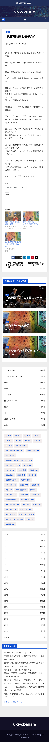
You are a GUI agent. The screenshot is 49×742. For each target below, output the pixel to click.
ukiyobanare (24, 11)
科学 (6, 407)
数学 (9, 490)
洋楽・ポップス (12, 504)
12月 (37, 440)
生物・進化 (11, 509)
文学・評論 (21, 490)
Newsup (38, 735)
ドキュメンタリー (13, 465)
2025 (6, 540)
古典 (32, 475)
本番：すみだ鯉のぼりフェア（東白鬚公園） (15, 265)
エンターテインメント (13, 376)
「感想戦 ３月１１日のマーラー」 (23, 299)
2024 (6, 546)
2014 (6, 607)
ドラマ (28, 465)
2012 (6, 619)
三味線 (34, 470)
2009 (6, 637)
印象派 (21, 475)
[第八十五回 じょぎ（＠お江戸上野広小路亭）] (31, 216)
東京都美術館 (11, 499)
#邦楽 (24, 44)
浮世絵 (37, 504)
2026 (6, 534)
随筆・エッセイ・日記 (14, 519)
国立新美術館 (11, 480)
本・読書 (8, 394)
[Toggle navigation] (24, 19)
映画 (6, 388)
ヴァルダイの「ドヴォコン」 (22, 350)
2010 (6, 631)
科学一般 (10, 514)
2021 (6, 565)
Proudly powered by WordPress (17, 735)
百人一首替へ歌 (10, 400)
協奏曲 (9, 475)
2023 (6, 552)
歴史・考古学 (27, 499)
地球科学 (25, 480)
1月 (8, 436)
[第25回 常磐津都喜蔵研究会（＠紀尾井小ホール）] (13, 236)
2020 (6, 571)
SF (9, 445)
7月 (18, 440)
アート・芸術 (9, 370)
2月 (17, 436)
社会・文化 (25, 509)
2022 (6, 558)
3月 (27, 436)
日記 (6, 382)
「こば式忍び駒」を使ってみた (33, 264)
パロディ (10, 470)
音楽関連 (10, 524)
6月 (8, 440)
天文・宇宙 (11, 485)
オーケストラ (33, 450)
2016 (6, 595)
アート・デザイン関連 (14, 450)
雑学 (30, 519)
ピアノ (22, 470)
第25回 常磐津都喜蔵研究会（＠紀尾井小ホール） (13, 244)
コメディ (10, 455)
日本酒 (35, 495)
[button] (46, 19)
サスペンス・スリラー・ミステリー (19, 460)
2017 (6, 589)
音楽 (8, 32)
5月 (36, 436)
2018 (6, 583)
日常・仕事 (11, 495)
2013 (6, 613)
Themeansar (24, 738)
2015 (6, 601)
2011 (6, 625)
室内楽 (24, 485)
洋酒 (26, 504)
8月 (27, 440)
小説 (35, 485)
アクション (21, 445)
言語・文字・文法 (26, 514)
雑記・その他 (9, 419)
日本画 (24, 495)
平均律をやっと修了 (17, 325)
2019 (6, 577)
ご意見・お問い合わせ (13, 702)
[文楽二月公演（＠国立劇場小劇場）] (13, 216)
